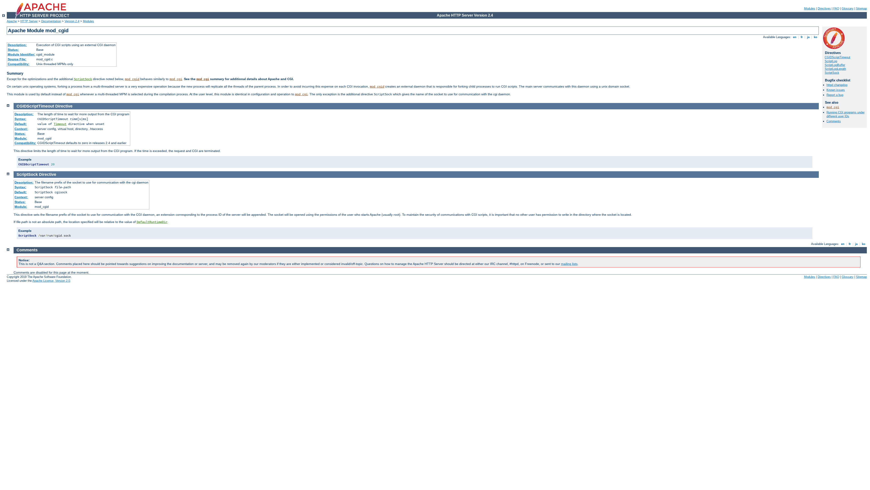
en (794, 37)
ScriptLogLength (835, 69)
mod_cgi (175, 79)
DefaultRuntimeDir (152, 222)
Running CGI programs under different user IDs (845, 114)
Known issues (835, 90)
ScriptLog (831, 61)
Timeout (60, 124)
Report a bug (834, 95)
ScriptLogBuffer (835, 65)
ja (808, 37)
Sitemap (861, 8)
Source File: (17, 59)
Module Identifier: (21, 54)
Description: (17, 45)
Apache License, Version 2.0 (51, 280)
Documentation (51, 21)
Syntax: (20, 119)
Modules (809, 8)
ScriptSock (83, 79)
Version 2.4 (72, 21)
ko (815, 37)
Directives (824, 8)
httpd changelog (836, 85)
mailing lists (569, 264)
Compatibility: (18, 64)
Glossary (847, 8)
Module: (20, 138)
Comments (833, 121)
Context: (21, 129)
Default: (20, 124)
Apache (12, 21)
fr (802, 37)
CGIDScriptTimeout (837, 57)
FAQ (836, 8)
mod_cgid (132, 79)
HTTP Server (29, 21)
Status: (13, 49)
